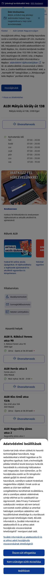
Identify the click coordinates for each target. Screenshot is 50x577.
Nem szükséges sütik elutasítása (24, 562)
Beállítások (24, 571)
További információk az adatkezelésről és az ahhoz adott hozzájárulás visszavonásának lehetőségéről (22, 540)
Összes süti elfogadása (24, 553)
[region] (24, 508)
